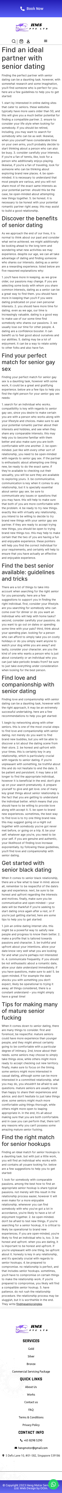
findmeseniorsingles (29, 1304)
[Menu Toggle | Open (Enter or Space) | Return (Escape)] (45, 41)
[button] (14, 42)
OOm (43, 1488)
